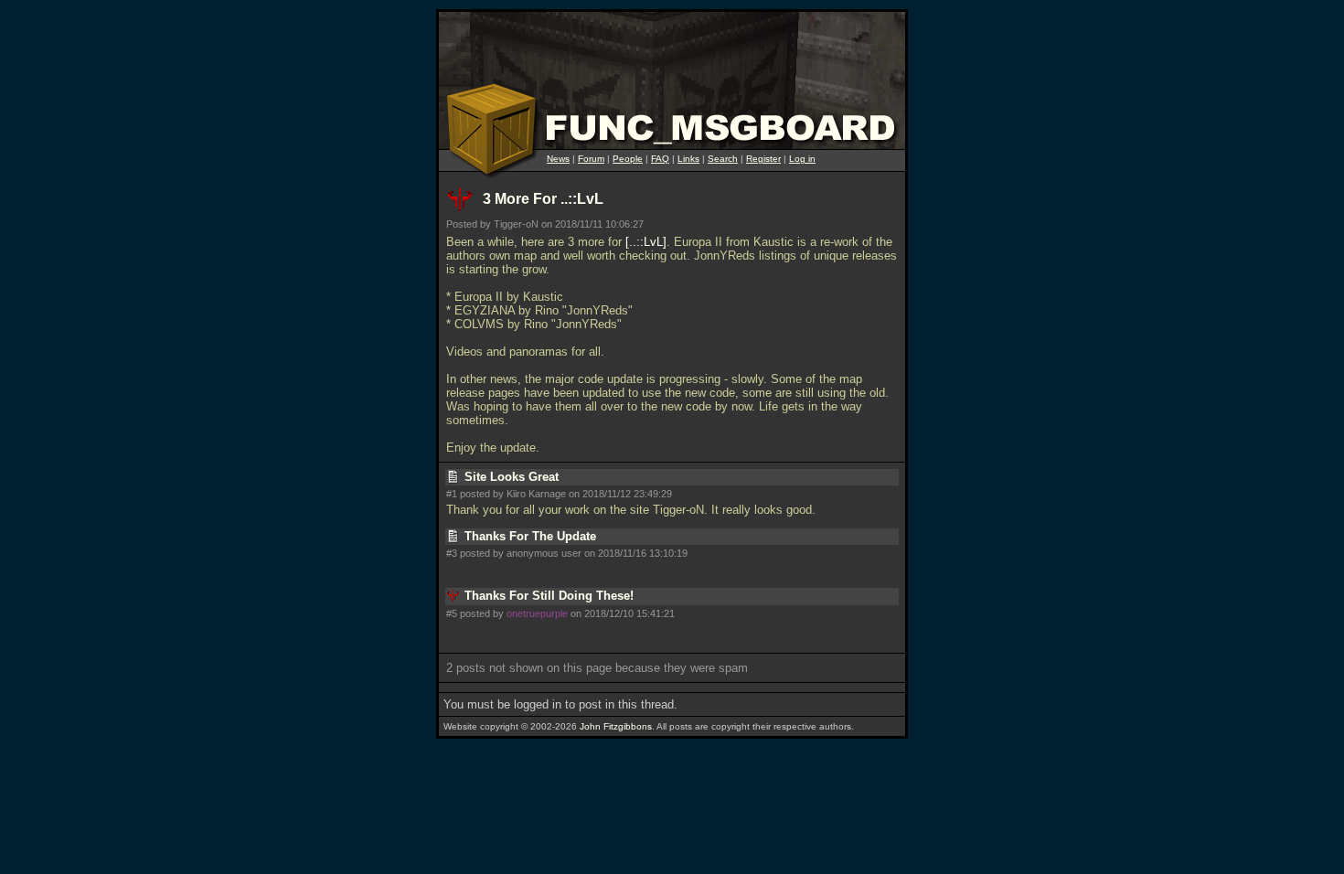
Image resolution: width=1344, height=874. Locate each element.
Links (688, 159)
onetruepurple (537, 613)
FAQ (660, 159)
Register (763, 159)
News (558, 159)
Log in (802, 159)
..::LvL (646, 242)
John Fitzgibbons (616, 726)
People (628, 159)
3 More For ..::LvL (543, 199)
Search (723, 159)
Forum (591, 159)
